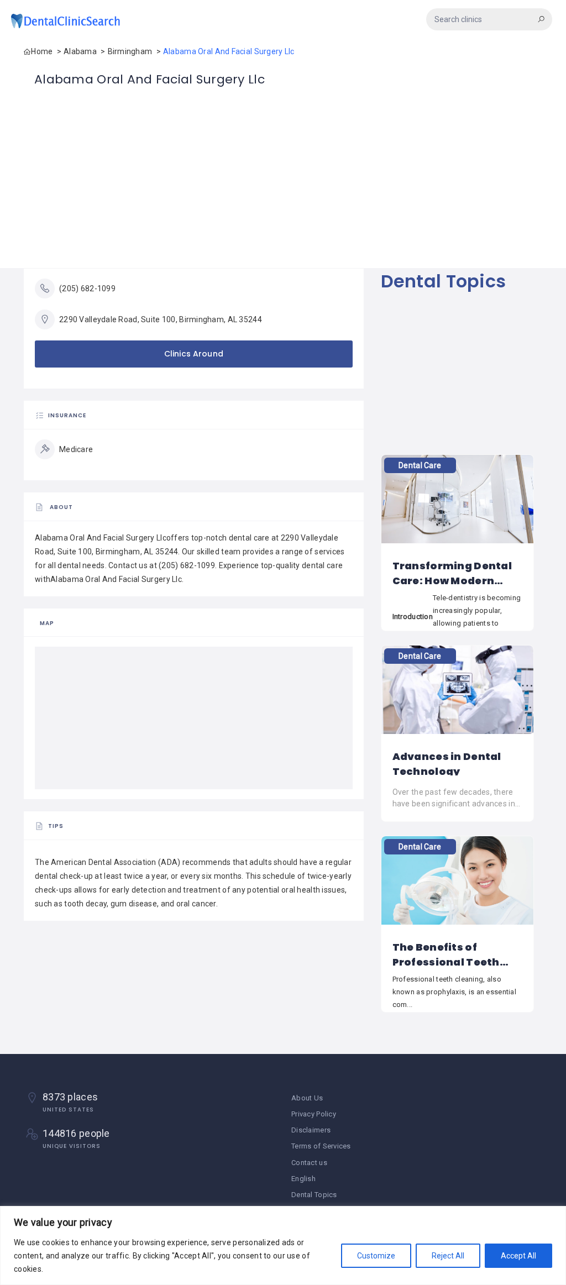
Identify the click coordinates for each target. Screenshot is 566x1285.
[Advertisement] (283, 190)
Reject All (448, 1255)
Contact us (309, 1162)
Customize (376, 1255)
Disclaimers (311, 1130)
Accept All (518, 1255)
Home (42, 51)
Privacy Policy (313, 1114)
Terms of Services (321, 1146)
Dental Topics (443, 281)
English (303, 1178)
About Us (307, 1098)
